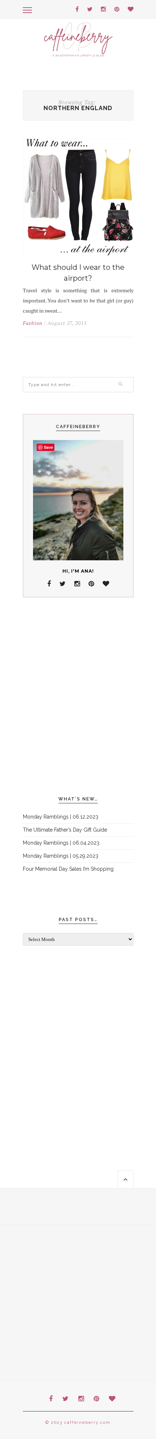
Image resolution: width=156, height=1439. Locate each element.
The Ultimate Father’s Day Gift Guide (65, 830)
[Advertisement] (78, 697)
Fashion (32, 323)
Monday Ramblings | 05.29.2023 (60, 856)
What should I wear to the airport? (78, 273)
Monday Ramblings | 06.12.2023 (60, 817)
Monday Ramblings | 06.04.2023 (61, 843)
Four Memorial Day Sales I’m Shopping (68, 869)
